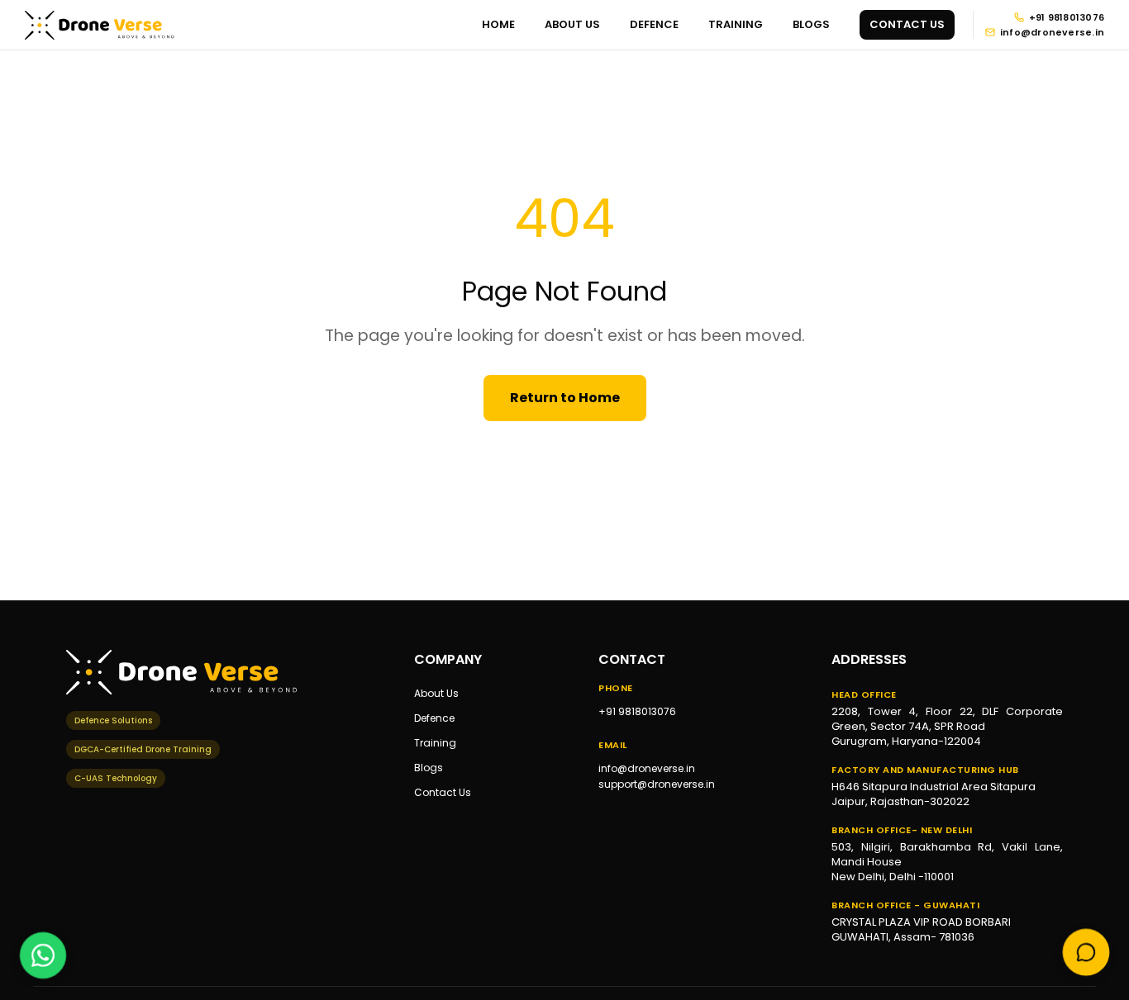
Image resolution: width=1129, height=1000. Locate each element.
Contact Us (442, 792)
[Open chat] (1086, 953)
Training (435, 743)
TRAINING (735, 24)
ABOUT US (572, 24)
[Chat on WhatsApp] (43, 954)
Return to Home (565, 397)
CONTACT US (907, 24)
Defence (434, 718)
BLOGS (811, 24)
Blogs (428, 768)
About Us (436, 693)
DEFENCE (654, 24)
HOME (498, 24)
